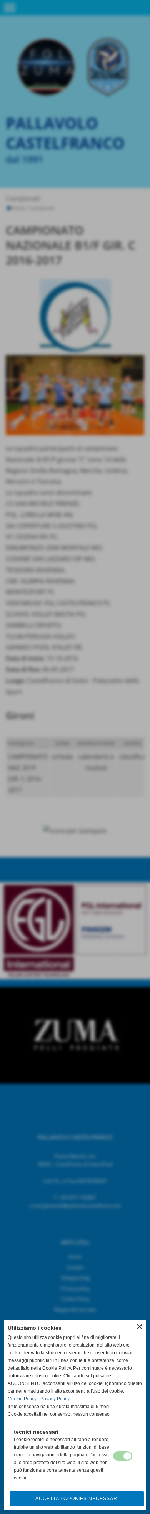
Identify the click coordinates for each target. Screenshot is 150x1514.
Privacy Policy (55, 1399)
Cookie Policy (22, 1399)
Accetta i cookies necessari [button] (77, 1498)
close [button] (139, 1326)
